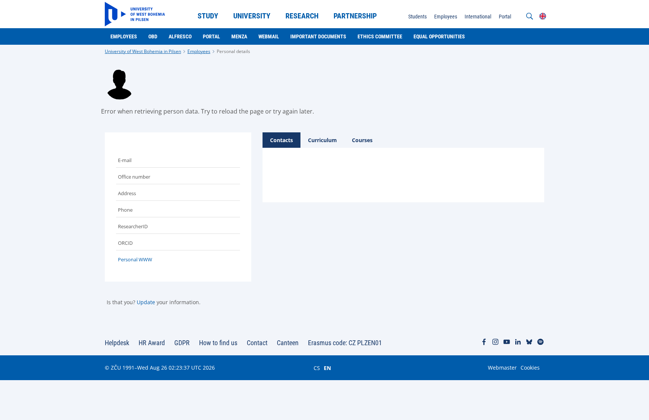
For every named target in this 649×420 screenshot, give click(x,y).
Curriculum (322, 140)
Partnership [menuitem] (355, 15)
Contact (257, 343)
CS (317, 367)
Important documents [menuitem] (318, 36)
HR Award (152, 343)
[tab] (281, 140)
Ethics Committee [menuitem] (380, 36)
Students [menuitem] (417, 17)
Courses (362, 140)
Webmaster (502, 367)
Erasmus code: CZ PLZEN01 (345, 343)
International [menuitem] (478, 17)
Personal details (233, 51)
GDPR (182, 343)
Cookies (530, 367)
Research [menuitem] (301, 15)
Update (146, 302)
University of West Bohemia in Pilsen (143, 51)
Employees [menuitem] (445, 17)
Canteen (288, 343)
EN (327, 367)
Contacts (281, 140)
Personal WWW (135, 259)
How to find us (218, 343)
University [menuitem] (251, 15)
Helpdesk (117, 343)
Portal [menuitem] (505, 17)
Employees (198, 51)
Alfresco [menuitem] (180, 36)
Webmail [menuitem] (268, 36)
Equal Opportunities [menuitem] (439, 36)
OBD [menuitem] (152, 36)
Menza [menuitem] (239, 36)
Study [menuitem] (208, 15)
